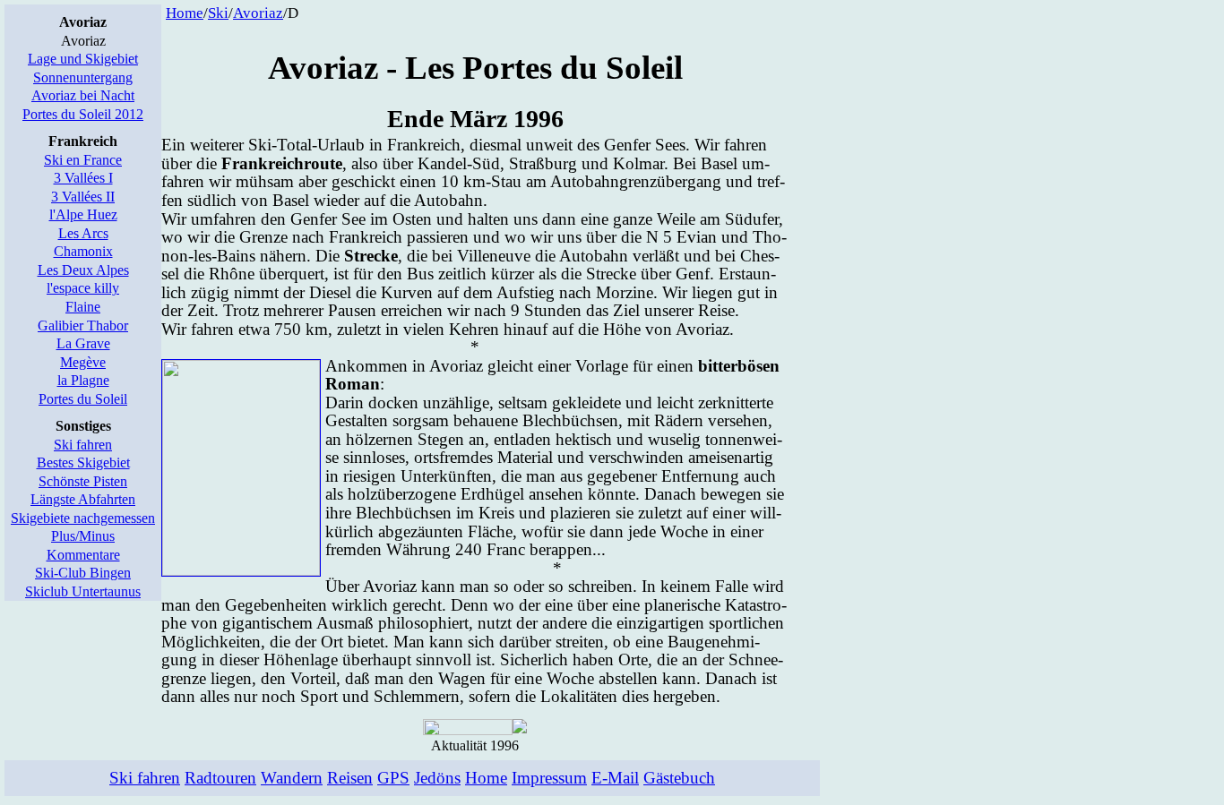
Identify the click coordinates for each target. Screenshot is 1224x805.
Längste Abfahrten (82, 499)
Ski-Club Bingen (83, 572)
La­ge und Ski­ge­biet (83, 58)
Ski (218, 12)
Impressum (549, 777)
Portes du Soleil (83, 399)
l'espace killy (83, 287)
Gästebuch (679, 777)
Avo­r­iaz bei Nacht (82, 95)
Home (184, 12)
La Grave (83, 343)
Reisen (350, 777)
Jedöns (437, 777)
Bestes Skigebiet (83, 462)
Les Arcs (83, 233)
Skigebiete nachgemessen (83, 518)
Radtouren (220, 777)
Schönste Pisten (83, 481)
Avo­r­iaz (258, 12)
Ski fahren (83, 444)
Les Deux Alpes (83, 270)
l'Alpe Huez (83, 214)
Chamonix (83, 251)
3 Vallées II (83, 196)
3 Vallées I (83, 177)
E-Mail (615, 777)
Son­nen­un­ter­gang (83, 77)
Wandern (292, 777)
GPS (393, 777)
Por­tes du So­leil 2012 (82, 114)
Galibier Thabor (83, 325)
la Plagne (83, 380)
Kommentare (83, 554)
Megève (83, 362)
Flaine (82, 306)
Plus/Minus (83, 536)
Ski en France (83, 159)
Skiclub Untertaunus (83, 591)
